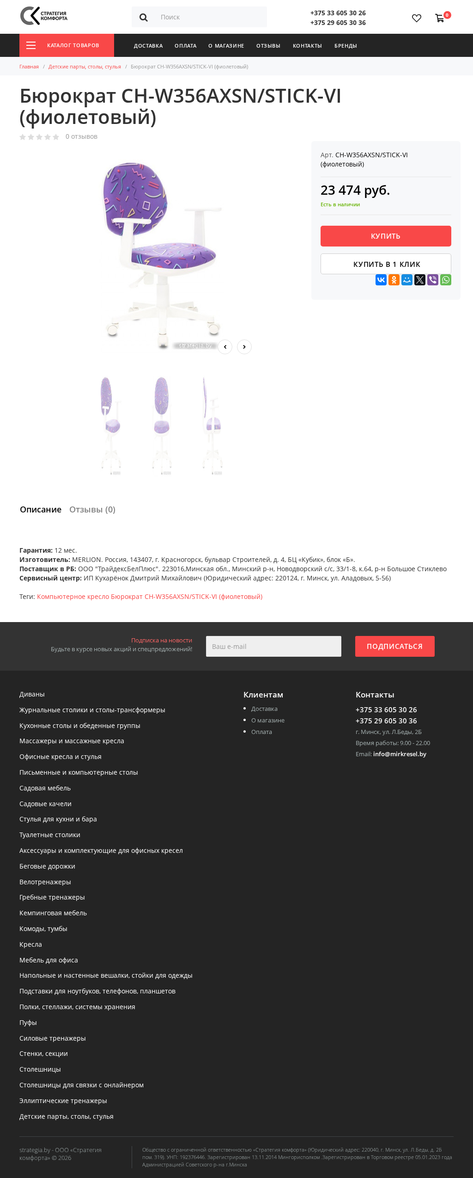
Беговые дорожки (47, 866)
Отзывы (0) (92, 509)
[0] (438, 13)
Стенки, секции (43, 1054)
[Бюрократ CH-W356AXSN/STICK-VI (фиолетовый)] (162, 257)
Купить (386, 236)
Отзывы (268, 45)
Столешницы (40, 1069)
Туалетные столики (49, 835)
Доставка (148, 45)
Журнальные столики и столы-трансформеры (92, 710)
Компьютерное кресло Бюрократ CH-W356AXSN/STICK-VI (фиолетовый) (149, 596)
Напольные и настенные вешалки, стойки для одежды (106, 976)
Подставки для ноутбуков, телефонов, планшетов (97, 991)
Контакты (307, 45)
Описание (40, 509)
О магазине (226, 45)
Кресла (30, 945)
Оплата (185, 45)
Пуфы (28, 1023)
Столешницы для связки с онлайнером (81, 1085)
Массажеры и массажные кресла (71, 741)
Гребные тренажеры (52, 897)
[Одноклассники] (394, 279)
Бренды (346, 45)
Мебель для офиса (48, 960)
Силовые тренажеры (52, 1038)
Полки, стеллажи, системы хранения (77, 1007)
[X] (419, 279)
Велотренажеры (45, 882)
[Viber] (432, 279)
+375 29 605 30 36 (338, 22)
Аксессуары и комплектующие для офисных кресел (101, 851)
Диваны (32, 694)
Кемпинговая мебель (53, 913)
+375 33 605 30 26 (338, 12)
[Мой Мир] (406, 279)
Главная (29, 66)
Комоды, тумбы (43, 929)
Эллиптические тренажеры (63, 1101)
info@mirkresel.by (399, 754)
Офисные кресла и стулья (60, 757)
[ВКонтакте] (381, 279)
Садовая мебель (45, 788)
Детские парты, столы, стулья (85, 66)
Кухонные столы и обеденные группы (79, 726)
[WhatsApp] (445, 279)
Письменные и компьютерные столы (78, 773)
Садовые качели (45, 804)
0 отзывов (81, 136)
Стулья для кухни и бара (58, 819)
